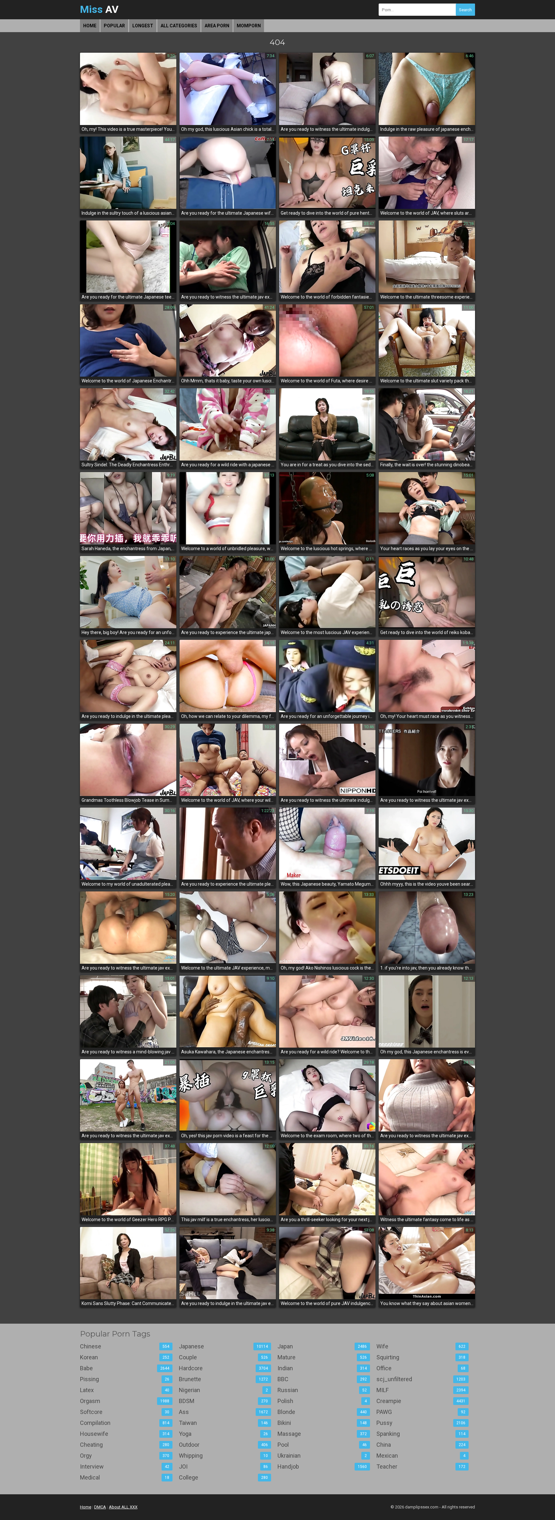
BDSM (223, 1401)
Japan (322, 1346)
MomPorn (249, 25)
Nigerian (223, 1390)
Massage (322, 1433)
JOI (223, 1466)
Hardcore (223, 1368)
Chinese (124, 1346)
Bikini (322, 1422)
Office (421, 1368)
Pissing (124, 1379)
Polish (322, 1401)
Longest (142, 25)
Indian (322, 1368)
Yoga (223, 1433)
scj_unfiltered (421, 1379)
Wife (421, 1346)
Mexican (421, 1455)
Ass (223, 1411)
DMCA (100, 1507)
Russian (322, 1390)
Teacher (421, 1466)
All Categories (179, 25)
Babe (124, 1368)
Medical (124, 1477)
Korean (124, 1357)
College (223, 1477)
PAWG (421, 1411)
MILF (421, 1390)
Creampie (421, 1401)
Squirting (421, 1357)
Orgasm (124, 1401)
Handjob (322, 1466)
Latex (124, 1390)
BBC (322, 1379)
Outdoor (223, 1444)
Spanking (421, 1433)
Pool (322, 1444)
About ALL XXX (123, 1507)
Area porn (217, 25)
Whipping (223, 1455)
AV (99, 9)
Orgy (124, 1455)
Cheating (124, 1444)
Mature (322, 1357)
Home (89, 25)
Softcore (124, 1411)
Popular (114, 25)
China (421, 1444)
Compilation (124, 1422)
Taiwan (223, 1422)
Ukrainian (322, 1455)
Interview (124, 1466)
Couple (223, 1357)
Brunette (223, 1379)
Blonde (322, 1411)
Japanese (223, 1346)
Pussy (421, 1422)
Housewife (124, 1433)
